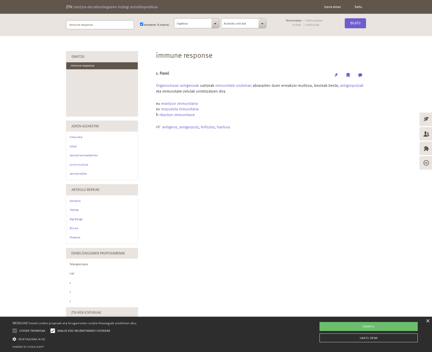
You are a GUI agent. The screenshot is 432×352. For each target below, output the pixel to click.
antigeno (169, 127)
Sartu (358, 7)
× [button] (428, 321)
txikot (73, 146)
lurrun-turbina (79, 164)
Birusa (74, 228)
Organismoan (167, 85)
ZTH (112, 7)
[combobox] (196, 24)
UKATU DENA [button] (369, 338)
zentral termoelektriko (84, 155)
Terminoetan (294, 21)
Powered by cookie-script (28, 346)
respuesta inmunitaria (179, 109)
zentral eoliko (78, 173)
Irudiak (296, 25)
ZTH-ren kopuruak (86, 312)
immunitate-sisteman (233, 85)
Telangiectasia (79, 264)
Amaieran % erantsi (156, 25)
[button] (74, 338)
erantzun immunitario (179, 103)
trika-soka (76, 137)
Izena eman (332, 7)
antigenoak (189, 85)
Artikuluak (312, 25)
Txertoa (74, 210)
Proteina (75, 237)
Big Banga (76, 219)
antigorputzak (352, 85)
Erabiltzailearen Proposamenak (98, 253)
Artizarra (75, 201)
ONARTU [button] (368, 326)
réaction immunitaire (177, 114)
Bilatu (355, 23)
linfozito (208, 127)
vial (72, 273)
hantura (223, 127)
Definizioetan (314, 21)
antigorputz (189, 127)
